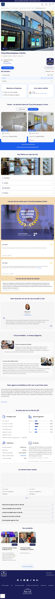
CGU (12, 585)
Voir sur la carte (7, 63)
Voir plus (5, 402)
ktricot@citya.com (27, 314)
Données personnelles (19, 585)
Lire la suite (39, 267)
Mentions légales (5, 585)
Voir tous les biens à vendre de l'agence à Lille (27, 147)
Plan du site (49, 572)
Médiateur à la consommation (32, 585)
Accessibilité (50, 585)
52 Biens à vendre (33, 109)
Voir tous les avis (43, 93)
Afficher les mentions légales (11, 92)
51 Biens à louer (22, 109)
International (43, 585)
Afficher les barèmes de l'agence (12, 95)
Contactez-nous (50, 575)
